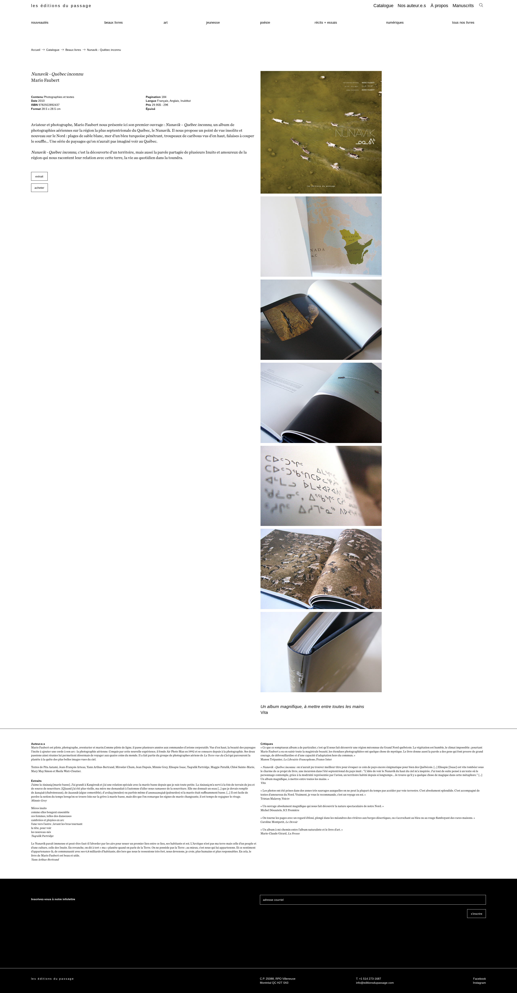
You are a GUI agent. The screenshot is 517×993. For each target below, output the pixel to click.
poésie (265, 22)
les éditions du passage (61, 6)
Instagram (479, 982)
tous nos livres (463, 22)
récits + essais (326, 22)
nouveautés (39, 22)
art (166, 22)
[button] (39, 187)
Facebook (479, 978)
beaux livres (113, 22)
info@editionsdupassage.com (375, 982)
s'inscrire (476, 913)
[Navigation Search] (481, 6)
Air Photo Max (175, 751)
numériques (395, 22)
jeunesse (213, 22)
